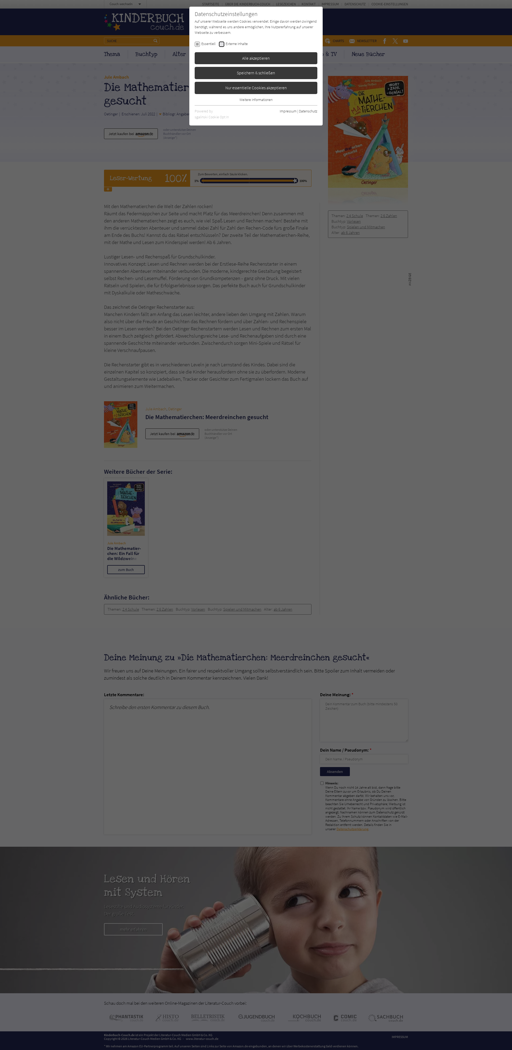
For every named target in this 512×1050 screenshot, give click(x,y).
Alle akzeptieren (256, 58)
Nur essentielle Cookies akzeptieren (256, 87)
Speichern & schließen (256, 72)
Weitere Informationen (256, 99)
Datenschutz (308, 111)
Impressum (288, 111)
